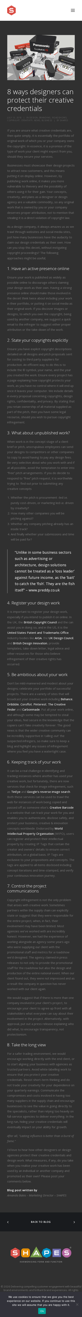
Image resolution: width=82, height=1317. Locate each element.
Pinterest (39, 704)
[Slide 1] (39, 76)
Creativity (27, 120)
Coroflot (26, 704)
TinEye (15, 792)
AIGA (38, 638)
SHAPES (64, 120)
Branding (45, 117)
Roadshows (59, 117)
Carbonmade (31, 709)
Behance (66, 699)
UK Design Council (61, 638)
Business (47, 120)
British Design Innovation (30, 643)
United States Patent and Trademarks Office (38, 633)
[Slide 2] (43, 76)
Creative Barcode (62, 807)
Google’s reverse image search (48, 792)
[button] (73, 10)
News (37, 120)
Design (33, 117)
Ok (42, 1311)
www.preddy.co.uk (44, 590)
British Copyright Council (41, 622)
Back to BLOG (41, 1222)
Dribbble (13, 704)
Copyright (13, 120)
